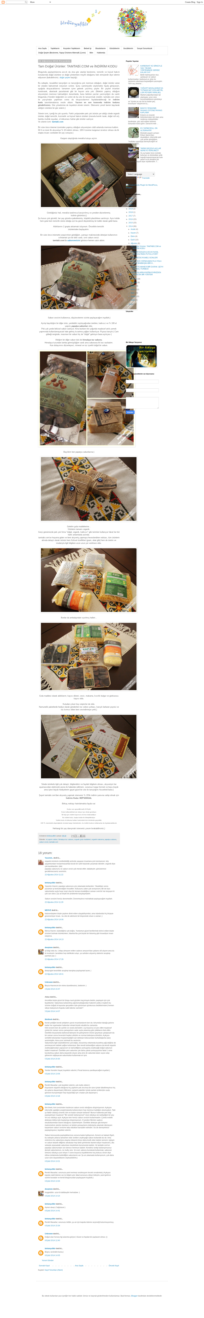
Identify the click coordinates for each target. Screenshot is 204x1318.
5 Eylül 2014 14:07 (52, 1011)
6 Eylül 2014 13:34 (52, 1181)
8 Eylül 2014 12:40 (52, 1240)
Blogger (134, 1296)
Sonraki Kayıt (44, 1266)
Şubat (133, 296)
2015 (131, 223)
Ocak (133, 300)
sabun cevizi (43, 842)
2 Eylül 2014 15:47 (52, 989)
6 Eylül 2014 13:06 (52, 1074)
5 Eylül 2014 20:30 (52, 1059)
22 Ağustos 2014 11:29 (54, 902)
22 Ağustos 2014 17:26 (54, 959)
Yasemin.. (49, 858)
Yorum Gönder (48, 1260)
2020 (131, 205)
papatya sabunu (110, 839)
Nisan (133, 289)
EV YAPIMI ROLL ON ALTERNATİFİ (148, 129)
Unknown (49, 982)
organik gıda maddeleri (82, 839)
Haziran (134, 282)
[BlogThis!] (75, 835)
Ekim (133, 236)
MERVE (48, 910)
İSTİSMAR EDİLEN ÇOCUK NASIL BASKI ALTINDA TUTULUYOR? (144, 253)
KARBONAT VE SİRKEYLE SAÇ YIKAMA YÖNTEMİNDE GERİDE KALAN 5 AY (151, 69)
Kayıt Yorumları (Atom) (54, 1270)
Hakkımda (101, 53)
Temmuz (134, 279)
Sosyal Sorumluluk (144, 48)
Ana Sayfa (42, 48)
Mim (91, 53)
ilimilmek (48, 1019)
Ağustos (134, 243)
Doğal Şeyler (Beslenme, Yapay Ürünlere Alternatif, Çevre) (62, 53)
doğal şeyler (65, 77)
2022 (131, 198)
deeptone (49, 947)
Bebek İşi (87, 48)
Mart (133, 293)
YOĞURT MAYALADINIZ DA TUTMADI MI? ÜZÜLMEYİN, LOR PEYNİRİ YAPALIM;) (151, 90)
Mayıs (133, 286)
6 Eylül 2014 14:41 (52, 1211)
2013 (131, 304)
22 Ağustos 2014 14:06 (54, 919)
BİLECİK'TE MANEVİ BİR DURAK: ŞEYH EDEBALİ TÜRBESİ (146, 268)
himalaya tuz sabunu (65, 839)
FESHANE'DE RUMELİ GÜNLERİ (144, 258)
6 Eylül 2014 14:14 (52, 1196)
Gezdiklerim (128, 48)
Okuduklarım (100, 48)
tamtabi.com (57, 122)
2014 (131, 226)
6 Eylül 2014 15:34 (52, 1226)
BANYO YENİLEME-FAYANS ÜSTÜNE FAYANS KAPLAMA (151, 110)
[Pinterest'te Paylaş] (84, 835)
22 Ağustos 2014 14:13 (54, 939)
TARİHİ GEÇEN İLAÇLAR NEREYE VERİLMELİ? (150, 149)
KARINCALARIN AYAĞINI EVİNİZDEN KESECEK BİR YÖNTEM (145, 273)
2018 (131, 212)
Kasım (133, 233)
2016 (131, 219)
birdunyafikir (50, 883)
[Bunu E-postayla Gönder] (72, 835)
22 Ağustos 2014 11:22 (54, 875)
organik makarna (98, 839)
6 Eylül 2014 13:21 (52, 1161)
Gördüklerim (114, 48)
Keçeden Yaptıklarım (71, 48)
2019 (131, 209)
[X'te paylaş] (78, 835)
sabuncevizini (73, 240)
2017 (131, 216)
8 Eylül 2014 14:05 (52, 1255)
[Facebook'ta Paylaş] (81, 835)
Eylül (133, 240)
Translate (146, 178)
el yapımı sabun (51, 839)
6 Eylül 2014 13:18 (52, 1096)
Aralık (133, 229)
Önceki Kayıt (114, 1266)
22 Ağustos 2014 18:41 (54, 974)
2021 (131, 202)
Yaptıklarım (54, 48)
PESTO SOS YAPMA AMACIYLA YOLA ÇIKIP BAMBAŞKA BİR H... (145, 262)
